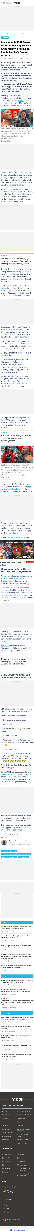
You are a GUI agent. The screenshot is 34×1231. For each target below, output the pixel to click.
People (3, 1040)
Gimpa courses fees (24, 854)
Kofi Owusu (20, 58)
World (3, 1059)
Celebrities (22, 34)
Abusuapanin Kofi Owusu (15, 579)
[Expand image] (32, 110)
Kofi (24, 182)
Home (3, 34)
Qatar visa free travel (9, 851)
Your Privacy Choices (19, 1230)
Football (4, 931)
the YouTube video (15, 537)
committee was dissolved (16, 487)
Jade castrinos (23, 857)
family (21, 100)
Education (4, 961)
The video (5, 645)
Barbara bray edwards (9, 857)
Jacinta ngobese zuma (9, 854)
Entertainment (11, 34)
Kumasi (4, 288)
